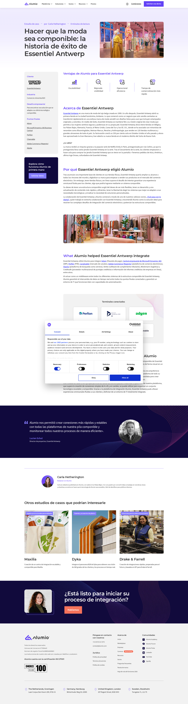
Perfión (71, 264)
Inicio (119, 639)
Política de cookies (99, 665)
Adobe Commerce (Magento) (120, 264)
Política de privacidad (100, 657)
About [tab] (130, 332)
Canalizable (84, 264)
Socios (120, 659)
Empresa (120, 647)
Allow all (125, 378)
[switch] (82, 368)
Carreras (125, 651)
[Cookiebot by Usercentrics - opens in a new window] (131, 324)
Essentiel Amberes (70, 113)
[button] (47, 4)
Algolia (66, 266)
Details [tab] (81, 332)
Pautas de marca (123, 668)
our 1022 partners (61, 342)
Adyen (104, 261)
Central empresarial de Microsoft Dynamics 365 (142, 261)
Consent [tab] (57, 332)
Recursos (120, 655)
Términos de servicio (99, 661)
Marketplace (121, 643)
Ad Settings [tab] (106, 332)
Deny (94, 378)
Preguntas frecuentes (124, 663)
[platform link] (141, 313)
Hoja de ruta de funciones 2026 (127, 672)
